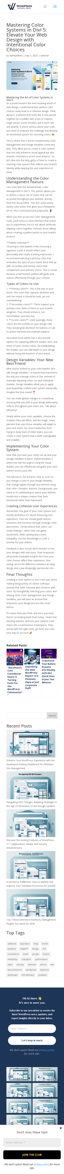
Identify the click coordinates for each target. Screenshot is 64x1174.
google (35, 954)
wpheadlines (16, 55)
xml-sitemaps (28, 975)
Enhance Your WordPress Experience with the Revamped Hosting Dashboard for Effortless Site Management (30, 764)
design (35, 948)
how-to (46, 954)
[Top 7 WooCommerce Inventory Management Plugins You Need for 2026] (30, 903)
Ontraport (26, 959)
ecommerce (13, 954)
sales (10, 964)
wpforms (44, 969)
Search (52, 715)
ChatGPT (24, 948)
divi (44, 948)
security (20, 964)
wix (52, 964)
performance (41, 959)
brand (45, 943)
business (12, 948)
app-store (25, 943)
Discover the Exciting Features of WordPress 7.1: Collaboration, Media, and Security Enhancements (30, 844)
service (43, 964)
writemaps (13, 975)
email (25, 954)
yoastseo (42, 975)
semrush (32, 964)
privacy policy (41, 1164)
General (44, 55)
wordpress (31, 969)
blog (36, 943)
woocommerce (15, 969)
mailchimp (12, 959)
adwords (12, 943)
